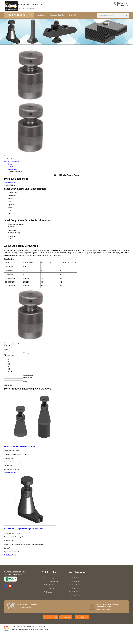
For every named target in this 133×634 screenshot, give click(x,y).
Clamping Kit (75, 578)
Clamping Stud (76, 581)
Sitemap (49, 592)
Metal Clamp (75, 588)
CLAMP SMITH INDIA (30, 6)
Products (10, 166)
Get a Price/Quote (10, 182)
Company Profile (57, 15)
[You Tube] (9, 587)
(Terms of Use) (40, 626)
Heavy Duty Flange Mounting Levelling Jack (23, 529)
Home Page (40, 15)
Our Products (16, 15)
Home (9, 164)
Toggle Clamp (75, 595)
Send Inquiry (11, 159)
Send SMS (67, 617)
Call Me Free (83, 617)
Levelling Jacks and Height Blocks (19, 446)
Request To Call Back (11, 161)
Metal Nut (74, 591)
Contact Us (73, 15)
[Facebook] (6, 587)
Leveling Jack (12, 169)
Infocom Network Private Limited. (38, 629)
